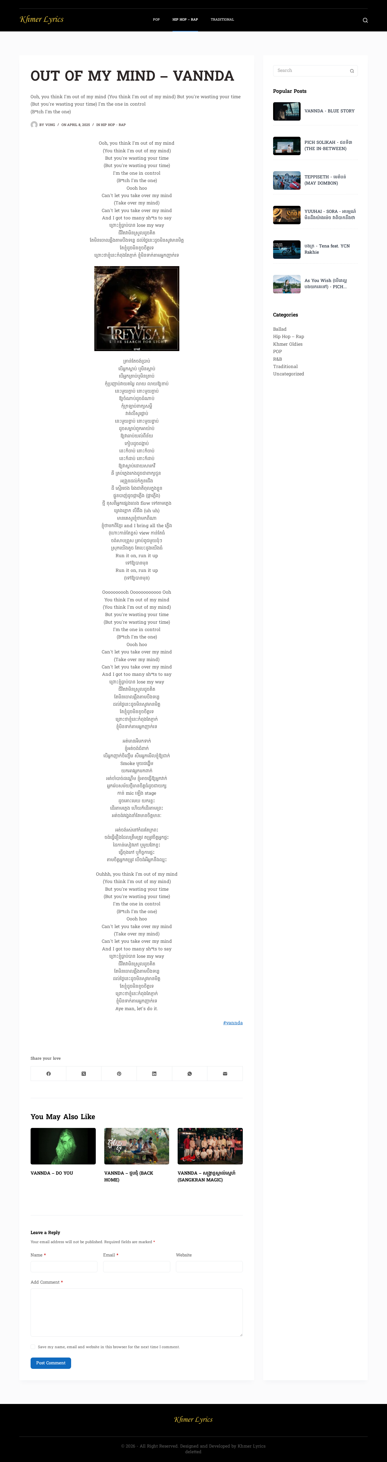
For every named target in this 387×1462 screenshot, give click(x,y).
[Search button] (352, 70)
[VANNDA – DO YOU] (63, 1146)
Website (184, 1255)
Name (38, 1255)
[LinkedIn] (154, 1073)
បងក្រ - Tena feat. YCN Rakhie (327, 249)
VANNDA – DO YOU (52, 1173)
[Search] (365, 20)
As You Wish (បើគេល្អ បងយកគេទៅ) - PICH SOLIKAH (326, 284)
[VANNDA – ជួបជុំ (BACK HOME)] (136, 1146)
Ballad (280, 329)
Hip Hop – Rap (185, 19)
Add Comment (47, 1282)
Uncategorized (288, 374)
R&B (277, 359)
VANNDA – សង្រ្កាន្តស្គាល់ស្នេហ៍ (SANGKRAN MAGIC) (206, 1177)
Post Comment (50, 1363)
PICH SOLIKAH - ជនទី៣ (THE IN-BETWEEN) (328, 146)
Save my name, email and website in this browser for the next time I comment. (109, 1347)
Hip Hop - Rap (113, 125)
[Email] (225, 1073)
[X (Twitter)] (84, 1073)
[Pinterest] (119, 1073)
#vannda (233, 1023)
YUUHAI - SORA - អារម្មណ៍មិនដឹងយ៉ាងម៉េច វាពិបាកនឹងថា (330, 215)
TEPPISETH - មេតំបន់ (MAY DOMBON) (325, 180)
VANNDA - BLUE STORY (330, 111)
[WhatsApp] (190, 1073)
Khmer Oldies (288, 344)
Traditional (222, 19)
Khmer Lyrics (251, 1446)
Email (110, 1255)
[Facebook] (48, 1073)
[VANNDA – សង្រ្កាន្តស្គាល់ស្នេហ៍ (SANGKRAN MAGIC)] (210, 1146)
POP (156, 19)
